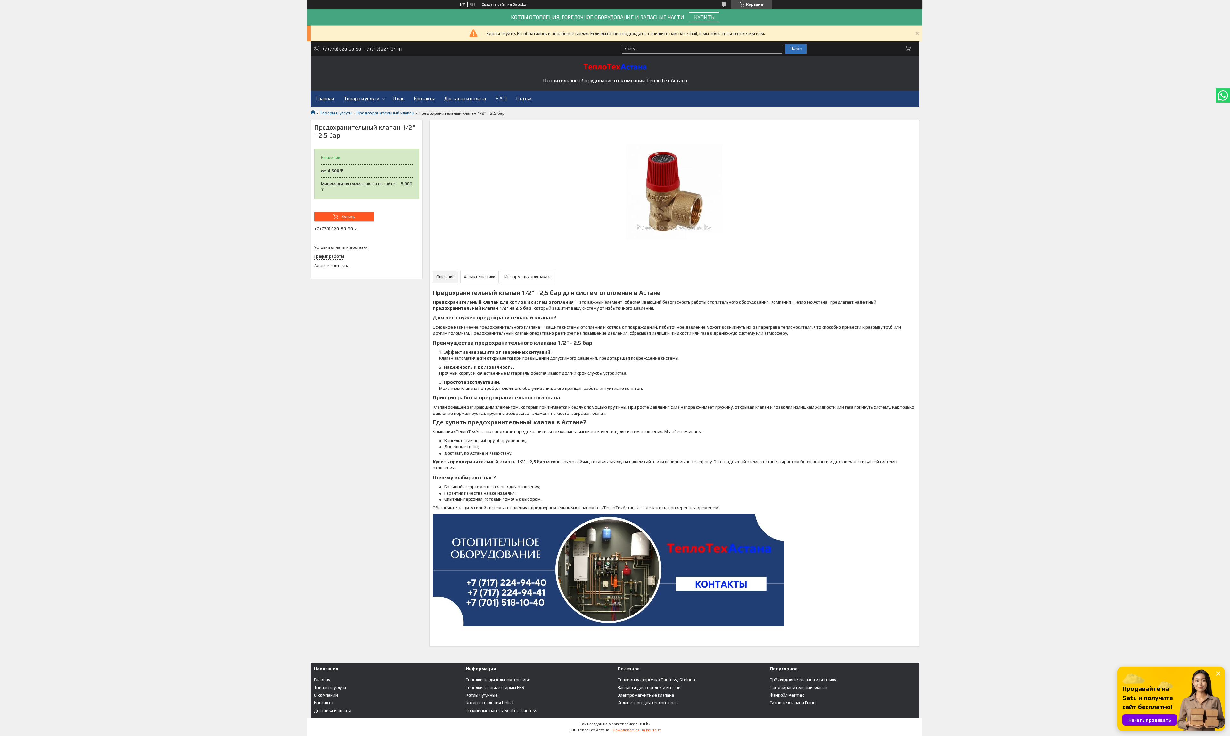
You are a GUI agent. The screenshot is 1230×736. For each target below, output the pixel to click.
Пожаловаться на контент (637, 730)
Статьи (523, 98)
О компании (326, 695)
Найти (796, 48)
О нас (398, 98)
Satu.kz (643, 724)
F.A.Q (501, 98)
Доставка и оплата (465, 98)
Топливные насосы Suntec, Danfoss (501, 710)
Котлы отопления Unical (489, 702)
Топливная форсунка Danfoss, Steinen (656, 679)
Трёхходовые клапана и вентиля (803, 679)
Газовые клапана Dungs (794, 702)
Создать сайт (494, 4)
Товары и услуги (361, 98)
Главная (325, 98)
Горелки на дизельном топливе (498, 679)
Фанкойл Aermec (787, 695)
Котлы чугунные (482, 695)
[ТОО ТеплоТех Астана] (615, 67)
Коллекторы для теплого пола (648, 702)
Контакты (424, 98)
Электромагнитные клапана (646, 695)
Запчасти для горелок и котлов (649, 687)
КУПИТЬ (704, 17)
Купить (348, 216)
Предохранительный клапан (385, 112)
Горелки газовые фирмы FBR (495, 687)
